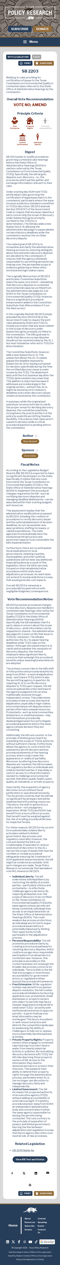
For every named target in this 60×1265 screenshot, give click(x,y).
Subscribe (20, 29)
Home (13, 1225)
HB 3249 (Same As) (23, 1150)
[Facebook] (19, 1241)
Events (41, 1226)
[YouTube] (30, 1241)
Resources (30, 1222)
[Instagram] (24, 1241)
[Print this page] (30, 1185)
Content (42, 1218)
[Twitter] (13, 1241)
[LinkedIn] (7, 1241)
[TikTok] (36, 1241)
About (28, 1218)
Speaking (42, 1222)
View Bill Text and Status (30, 1159)
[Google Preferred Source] (47, 1241)
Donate (42, 29)
